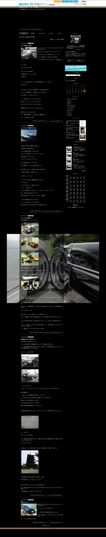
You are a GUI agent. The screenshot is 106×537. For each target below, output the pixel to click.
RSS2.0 (76, 205)
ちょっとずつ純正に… (26, 218)
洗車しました (24, 502)
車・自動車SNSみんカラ (24, 9)
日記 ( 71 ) (69, 103)
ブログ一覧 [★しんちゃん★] (39, 9)
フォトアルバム (42, 33)
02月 (71, 181)
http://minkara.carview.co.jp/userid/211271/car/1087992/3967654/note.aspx (76, 47)
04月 (77, 177)
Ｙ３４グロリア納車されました (29, 127)
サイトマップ (81, 207)
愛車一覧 (83, 170)
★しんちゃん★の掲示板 (70, 80)
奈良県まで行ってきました (28, 339)
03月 (74, 177)
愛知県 (73, 51)
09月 (74, 190)
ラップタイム (50, 33)
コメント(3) (48, 522)
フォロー (70, 60)
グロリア (57, 211)
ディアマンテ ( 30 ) (70, 107)
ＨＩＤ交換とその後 (26, 45)
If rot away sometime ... (31, 29)
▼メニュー (60, 33)
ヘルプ (80, 1)
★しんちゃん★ (69, 51)
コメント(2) (46, 495)
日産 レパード (75, 164)
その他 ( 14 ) (69, 102)
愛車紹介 (33, 33)
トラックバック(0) (55, 121)
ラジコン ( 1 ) (69, 113)
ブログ (31, 9)
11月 (81, 190)
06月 (84, 188)
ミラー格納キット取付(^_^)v (71, 134)
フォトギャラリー (25, 204)
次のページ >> (46, 525)
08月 (71, 190)
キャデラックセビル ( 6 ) (71, 98)
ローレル (57, 332)
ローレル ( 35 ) (70, 110)
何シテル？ (78, 49)
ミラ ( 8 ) (68, 100)
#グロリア (72, 45)
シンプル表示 (57, 39)
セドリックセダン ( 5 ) (71, 105)
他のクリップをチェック (80, 141)
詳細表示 (52, 39)
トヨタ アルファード (77, 146)
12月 (84, 186)
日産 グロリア (75, 153)
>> (77, 83)
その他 (58, 495)
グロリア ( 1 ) (69, 115)
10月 (77, 186)
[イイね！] (30, 43)
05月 (81, 181)
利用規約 (74, 207)
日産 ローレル (75, 158)
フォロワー (81, 60)
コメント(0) (45, 211)
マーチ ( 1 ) (69, 112)
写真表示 (62, 39)
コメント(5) (48, 121)
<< (73, 83)
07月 (67, 186)
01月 (67, 181)
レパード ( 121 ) (70, 108)
